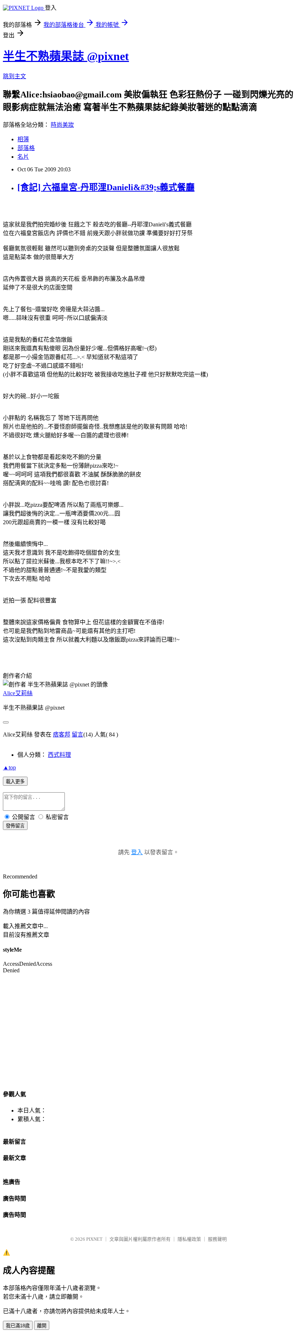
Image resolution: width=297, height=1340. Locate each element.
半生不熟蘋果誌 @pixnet (66, 56)
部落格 (26, 148)
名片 (23, 157)
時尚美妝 (62, 125)
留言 (77, 734)
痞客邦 (61, 734)
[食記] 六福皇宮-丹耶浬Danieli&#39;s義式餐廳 (105, 187)
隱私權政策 (189, 1239)
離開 (41, 1325)
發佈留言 (15, 825)
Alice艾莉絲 (18, 693)
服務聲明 (217, 1239)
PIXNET (94, 1239)
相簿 (23, 139)
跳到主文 (14, 76)
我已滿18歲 (18, 1325)
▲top (9, 767)
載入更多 (15, 781)
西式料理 (59, 755)
